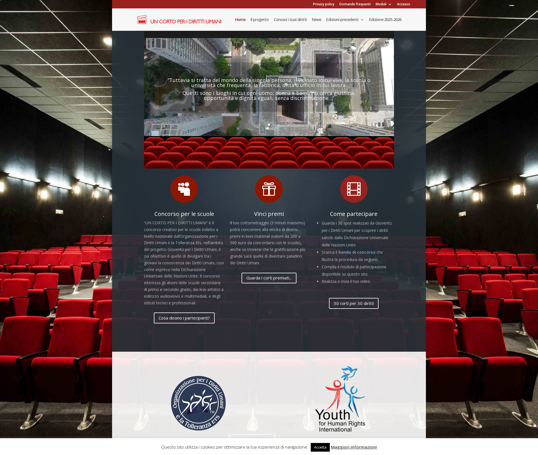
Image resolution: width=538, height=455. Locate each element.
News (316, 20)
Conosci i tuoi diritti (290, 20)
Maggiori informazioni (354, 447)
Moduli (381, 4)
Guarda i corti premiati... (269, 278)
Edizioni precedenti (342, 20)
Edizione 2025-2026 (385, 20)
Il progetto (260, 20)
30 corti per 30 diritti (354, 303)
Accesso (403, 4)
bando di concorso (356, 252)
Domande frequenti (355, 4)
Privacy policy (323, 4)
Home (240, 20)
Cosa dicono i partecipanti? (184, 318)
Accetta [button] (320, 447)
